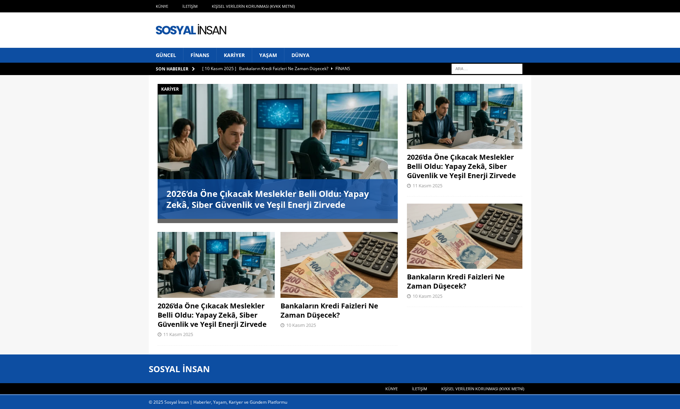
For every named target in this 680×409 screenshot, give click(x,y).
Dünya (300, 55)
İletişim (190, 6)
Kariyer (234, 55)
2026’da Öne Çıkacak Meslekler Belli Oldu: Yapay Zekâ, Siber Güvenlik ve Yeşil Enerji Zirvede (267, 199)
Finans (200, 55)
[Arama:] (487, 68)
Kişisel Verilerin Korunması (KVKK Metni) (253, 6)
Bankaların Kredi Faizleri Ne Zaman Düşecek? (329, 310)
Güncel (166, 55)
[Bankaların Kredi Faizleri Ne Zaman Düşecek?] (339, 265)
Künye (162, 6)
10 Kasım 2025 (301, 325)
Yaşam (268, 55)
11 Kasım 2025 (178, 334)
